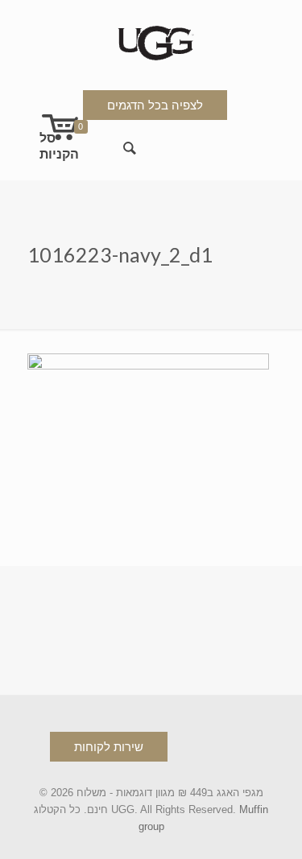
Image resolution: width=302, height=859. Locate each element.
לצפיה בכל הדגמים (155, 105)
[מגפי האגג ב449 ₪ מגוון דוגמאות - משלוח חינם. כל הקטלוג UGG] (151, 40)
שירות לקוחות (108, 747)
